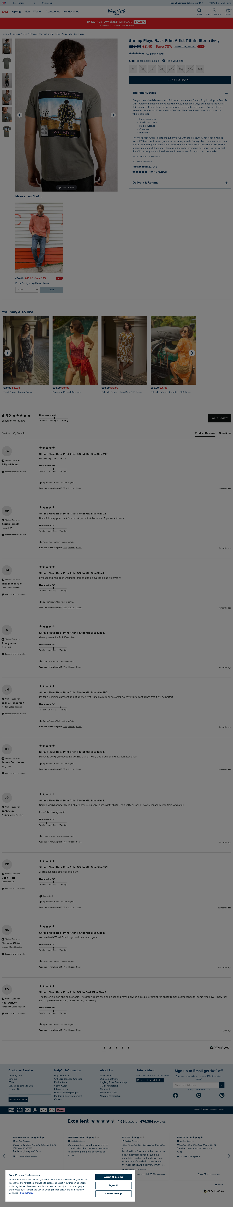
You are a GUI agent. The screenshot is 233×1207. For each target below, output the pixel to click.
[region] (70, 1186)
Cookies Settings (113, 1193)
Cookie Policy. (26, 1193)
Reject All (113, 1185)
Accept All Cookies (113, 1177)
